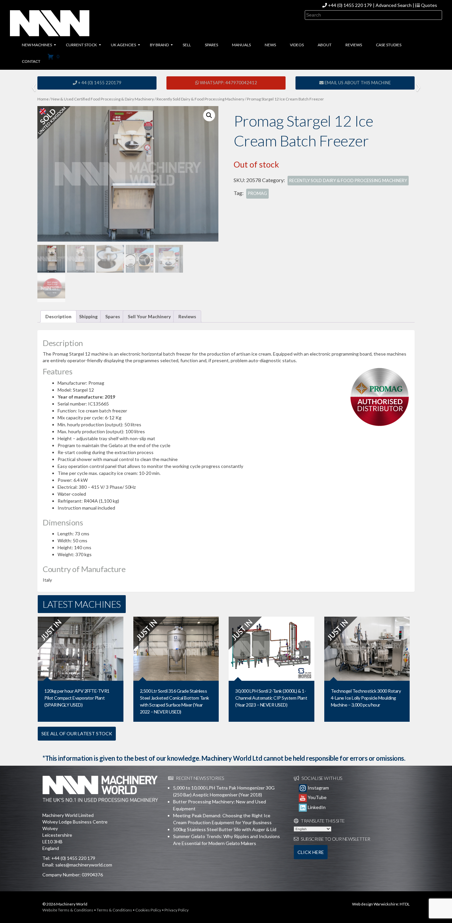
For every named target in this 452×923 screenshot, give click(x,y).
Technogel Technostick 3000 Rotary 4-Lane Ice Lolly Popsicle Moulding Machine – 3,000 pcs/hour (366, 698)
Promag (257, 193)
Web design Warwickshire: (375, 904)
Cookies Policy (148, 909)
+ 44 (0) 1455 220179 (99, 82)
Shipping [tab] (88, 316)
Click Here (310, 852)
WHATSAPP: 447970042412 (228, 82)
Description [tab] (58, 316)
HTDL (405, 904)
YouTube (317, 797)
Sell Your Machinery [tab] (149, 316)
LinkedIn (316, 807)
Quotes (428, 5)
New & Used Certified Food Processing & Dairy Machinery (102, 98)
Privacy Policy (176, 909)
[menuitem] (37, 45)
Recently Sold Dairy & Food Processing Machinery (200, 98)
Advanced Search (394, 5)
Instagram (318, 787)
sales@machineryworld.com (83, 864)
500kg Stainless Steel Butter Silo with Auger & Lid (224, 829)
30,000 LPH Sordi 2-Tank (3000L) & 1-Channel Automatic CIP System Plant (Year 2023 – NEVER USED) (271, 698)
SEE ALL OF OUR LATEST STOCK (76, 733)
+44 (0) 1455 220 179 (350, 5)
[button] (209, 115)
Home (43, 98)
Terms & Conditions (114, 909)
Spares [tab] (112, 316)
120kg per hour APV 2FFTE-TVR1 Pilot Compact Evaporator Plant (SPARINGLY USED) (77, 698)
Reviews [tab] (187, 316)
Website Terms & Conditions (67, 909)
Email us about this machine (357, 82)
